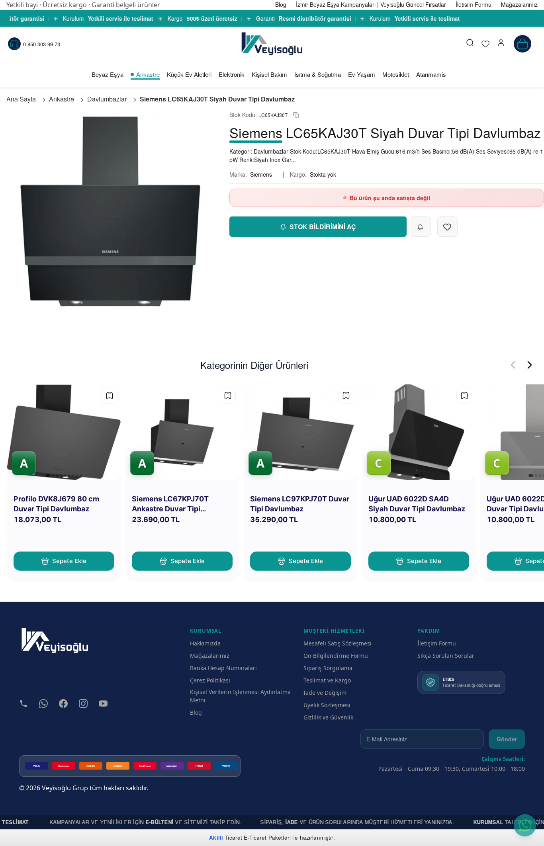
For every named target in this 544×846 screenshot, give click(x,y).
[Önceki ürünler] (513, 365)
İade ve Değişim (324, 692)
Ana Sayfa (21, 98)
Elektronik (232, 74)
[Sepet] (522, 44)
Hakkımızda (205, 643)
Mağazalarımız (209, 655)
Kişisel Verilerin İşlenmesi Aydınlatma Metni (240, 696)
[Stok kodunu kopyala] (296, 115)
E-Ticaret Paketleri (267, 837)
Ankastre (148, 74)
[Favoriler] (485, 43)
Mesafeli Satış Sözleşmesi (337, 643)
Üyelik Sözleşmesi (326, 705)
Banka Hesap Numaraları (223, 668)
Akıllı (216, 837)
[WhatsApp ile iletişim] (525, 825)
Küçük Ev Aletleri (189, 74)
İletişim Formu (436, 643)
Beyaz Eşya (107, 74)
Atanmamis (431, 74)
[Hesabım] (501, 44)
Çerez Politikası (210, 680)
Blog (196, 712)
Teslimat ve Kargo (327, 680)
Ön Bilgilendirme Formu (335, 655)
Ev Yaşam (361, 74)
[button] (501, 44)
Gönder (507, 739)
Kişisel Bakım (269, 74)
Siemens (261, 174)
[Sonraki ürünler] (529, 365)
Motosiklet (395, 74)
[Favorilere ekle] (109, 396)
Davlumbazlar (107, 98)
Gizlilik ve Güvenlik (328, 717)
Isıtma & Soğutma (317, 74)
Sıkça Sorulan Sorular (445, 655)
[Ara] (470, 44)
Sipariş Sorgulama (327, 668)
